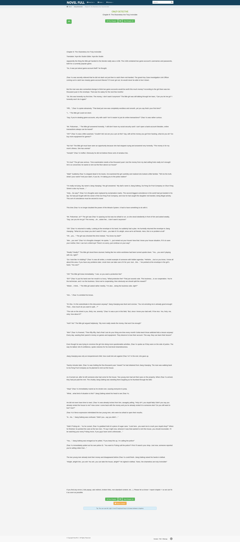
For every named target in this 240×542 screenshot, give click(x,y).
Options (110, 2)
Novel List (91, 2)
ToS (160, 539)
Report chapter (120, 503)
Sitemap (165, 539)
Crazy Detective (120, 11)
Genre (101, 2)
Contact (156, 539)
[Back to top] (171, 539)
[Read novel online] (76, 2)
